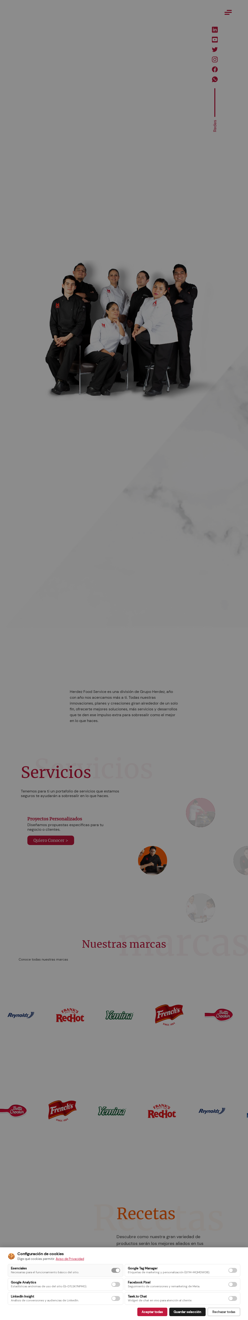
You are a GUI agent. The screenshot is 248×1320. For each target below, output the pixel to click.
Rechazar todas (223, 1312)
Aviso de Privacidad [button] (70, 1259)
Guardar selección (187, 1312)
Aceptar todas (152, 1312)
